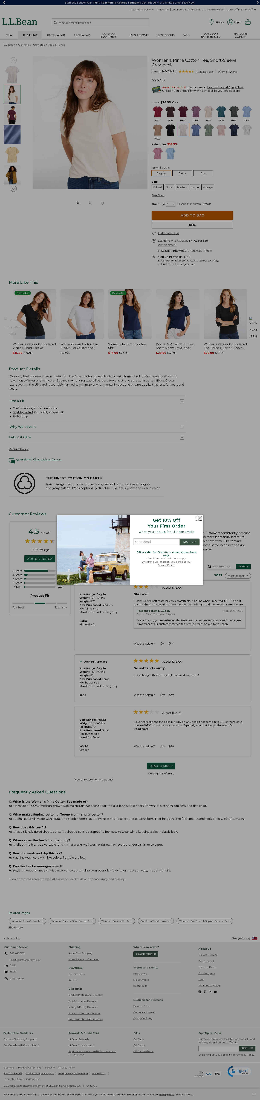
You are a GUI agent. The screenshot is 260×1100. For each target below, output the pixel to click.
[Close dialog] (199, 518)
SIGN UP (189, 541)
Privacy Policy (166, 565)
